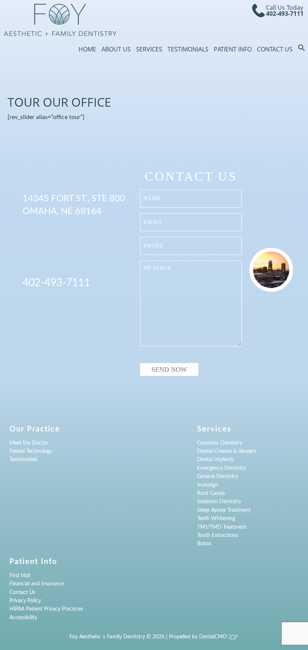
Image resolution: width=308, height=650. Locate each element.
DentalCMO (213, 636)
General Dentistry (217, 476)
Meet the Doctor (28, 443)
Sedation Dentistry (219, 501)
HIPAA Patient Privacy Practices (46, 609)
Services (149, 49)
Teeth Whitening (216, 518)
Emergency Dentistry (221, 468)
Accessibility (23, 617)
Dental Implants (215, 459)
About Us (116, 49)
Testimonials (188, 49)
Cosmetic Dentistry (219, 443)
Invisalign (207, 485)
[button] (301, 49)
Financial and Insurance (36, 584)
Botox (204, 543)
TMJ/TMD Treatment (221, 527)
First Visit (19, 575)
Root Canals (211, 493)
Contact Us (275, 49)
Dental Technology (30, 451)
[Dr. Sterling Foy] (60, 20)
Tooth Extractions (217, 535)
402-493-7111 (284, 13)
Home (87, 49)
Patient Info (233, 49)
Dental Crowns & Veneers (226, 451)
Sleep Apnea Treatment (224, 510)
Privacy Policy (25, 600)
